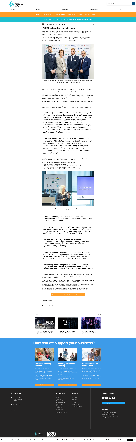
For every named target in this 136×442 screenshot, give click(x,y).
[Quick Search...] (133, 3)
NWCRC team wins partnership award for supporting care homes (89, 332)
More (93, 14)
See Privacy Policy (110, 439)
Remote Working (60, 404)
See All (99, 314)
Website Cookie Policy (61, 412)
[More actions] (93, 24)
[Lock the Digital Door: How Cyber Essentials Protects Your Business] (45, 323)
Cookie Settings (121, 439)
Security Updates (60, 14)
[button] (99, 14)
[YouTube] (113, 398)
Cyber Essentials (72, 14)
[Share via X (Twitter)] (46, 305)
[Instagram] (106, 398)
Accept (129, 439)
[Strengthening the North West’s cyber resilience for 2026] (68, 323)
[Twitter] (110, 398)
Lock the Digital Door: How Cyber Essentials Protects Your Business (44, 332)
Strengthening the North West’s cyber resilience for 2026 (68, 332)
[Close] (134, 440)
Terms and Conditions (61, 411)
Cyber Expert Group (84, 14)
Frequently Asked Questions (63, 406)
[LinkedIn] (103, 398)
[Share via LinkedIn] (49, 305)
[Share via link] (53, 305)
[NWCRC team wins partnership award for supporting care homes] (91, 323)
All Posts (37, 14)
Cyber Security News (47, 14)
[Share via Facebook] (42, 305)
